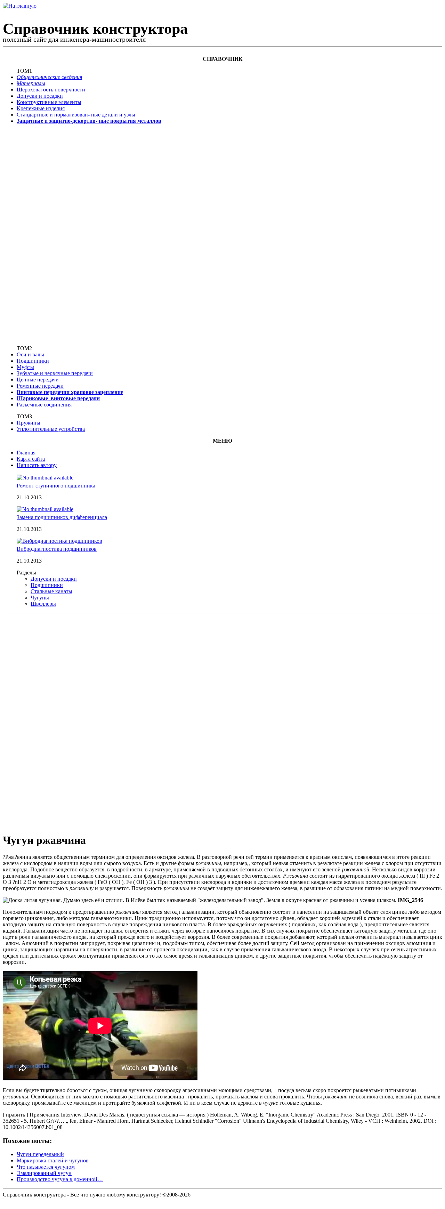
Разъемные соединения (44, 405)
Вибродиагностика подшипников (57, 549)
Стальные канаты (51, 591)
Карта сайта (31, 459)
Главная (26, 453)
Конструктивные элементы (49, 102)
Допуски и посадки (40, 96)
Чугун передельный (40, 1154)
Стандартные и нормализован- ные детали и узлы (76, 115)
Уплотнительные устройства (51, 429)
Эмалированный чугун (44, 1173)
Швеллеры (43, 604)
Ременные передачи (40, 386)
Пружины (28, 423)
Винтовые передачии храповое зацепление (70, 392)
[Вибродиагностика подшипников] (59, 541)
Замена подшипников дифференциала (62, 517)
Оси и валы (30, 354)
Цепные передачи (38, 379)
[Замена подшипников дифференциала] (45, 509)
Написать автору (37, 465)
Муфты (25, 367)
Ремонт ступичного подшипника (56, 486)
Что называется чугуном (46, 1167)
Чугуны (40, 598)
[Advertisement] (39, 234)
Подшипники (33, 361)
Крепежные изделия (41, 108)
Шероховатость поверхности (51, 89)
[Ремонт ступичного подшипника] (45, 478)
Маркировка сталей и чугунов (53, 1160)
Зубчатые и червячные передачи (55, 373)
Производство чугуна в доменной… (60, 1179)
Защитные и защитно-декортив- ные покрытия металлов (89, 121)
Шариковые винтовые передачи (58, 398)
